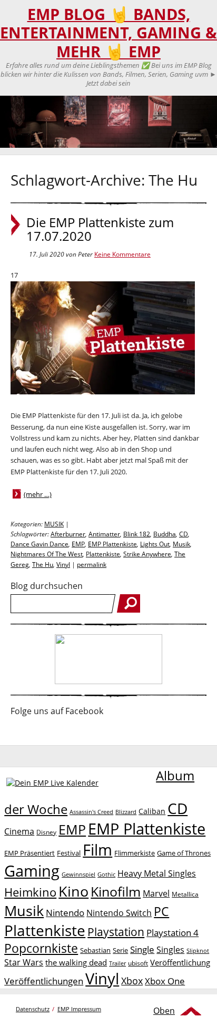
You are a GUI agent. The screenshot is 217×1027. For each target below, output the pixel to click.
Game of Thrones (184, 853)
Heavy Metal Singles (156, 873)
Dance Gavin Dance (39, 544)
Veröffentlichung (180, 962)
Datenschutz (33, 1009)
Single (142, 949)
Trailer (117, 963)
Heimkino (30, 892)
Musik (181, 544)
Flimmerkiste (134, 853)
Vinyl (63, 564)
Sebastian (95, 950)
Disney (46, 832)
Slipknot (197, 950)
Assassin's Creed (91, 812)
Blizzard (125, 812)
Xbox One (165, 981)
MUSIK (54, 524)
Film (97, 849)
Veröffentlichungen (43, 981)
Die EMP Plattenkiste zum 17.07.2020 (100, 229)
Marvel (156, 893)
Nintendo (65, 913)
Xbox (132, 980)
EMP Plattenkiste (112, 544)
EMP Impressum (79, 1009)
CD (183, 534)
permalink (91, 564)
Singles (170, 949)
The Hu (42, 564)
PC (161, 911)
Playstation (115, 931)
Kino (73, 891)
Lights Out (155, 544)
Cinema (19, 831)
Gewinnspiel (78, 874)
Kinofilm (116, 891)
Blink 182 (136, 534)
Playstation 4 (172, 933)
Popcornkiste (41, 948)
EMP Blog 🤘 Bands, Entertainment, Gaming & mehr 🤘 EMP (108, 33)
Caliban (152, 811)
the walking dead (76, 962)
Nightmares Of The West (47, 554)
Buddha (164, 534)
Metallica (185, 894)
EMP (78, 544)
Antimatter (104, 534)
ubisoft (138, 963)
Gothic (106, 874)
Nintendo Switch (119, 913)
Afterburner (68, 534)
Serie (120, 950)
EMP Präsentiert (29, 853)
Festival (69, 853)
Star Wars (23, 962)
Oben (164, 1010)
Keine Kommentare (122, 254)
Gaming (32, 870)
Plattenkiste (103, 554)
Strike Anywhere (147, 554)
